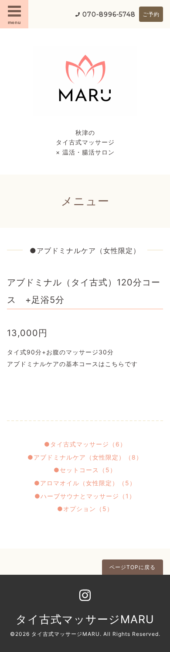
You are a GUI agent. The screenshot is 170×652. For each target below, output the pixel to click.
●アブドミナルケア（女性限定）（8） (85, 457)
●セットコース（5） (85, 470)
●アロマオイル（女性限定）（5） (85, 483)
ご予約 (151, 14)
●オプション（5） (85, 508)
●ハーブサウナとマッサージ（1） (85, 496)
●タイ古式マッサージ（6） (85, 444)
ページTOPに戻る (132, 567)
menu (14, 22)
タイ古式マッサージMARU (85, 619)
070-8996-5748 (109, 14)
